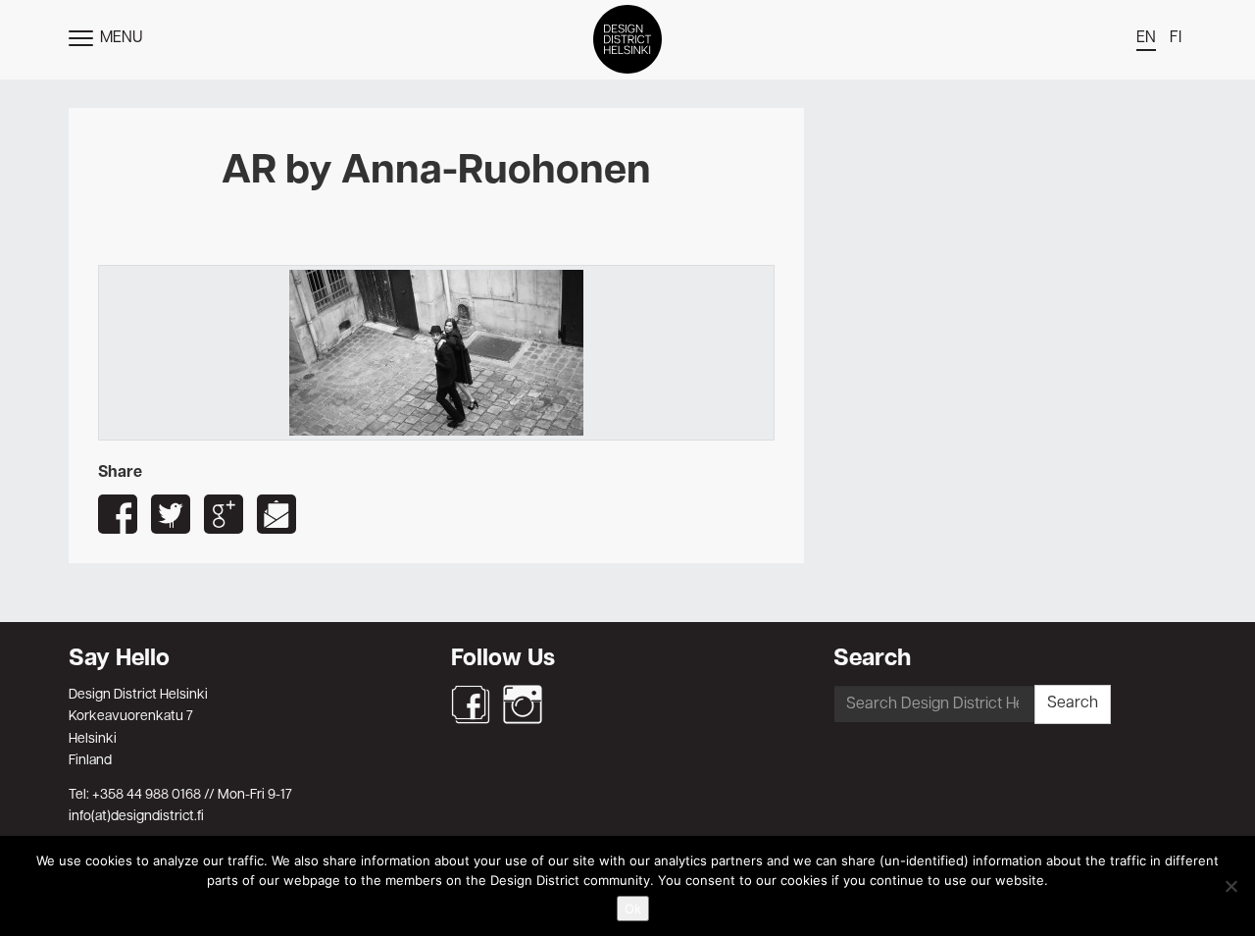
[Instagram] (522, 704)
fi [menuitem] (1175, 38)
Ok (633, 908)
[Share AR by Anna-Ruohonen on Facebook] (117, 514)
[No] (1230, 886)
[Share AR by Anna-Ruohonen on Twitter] (170, 514)
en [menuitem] (1146, 38)
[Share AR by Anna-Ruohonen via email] (276, 514)
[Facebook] (470, 704)
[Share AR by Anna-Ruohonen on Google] (223, 514)
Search (1072, 703)
